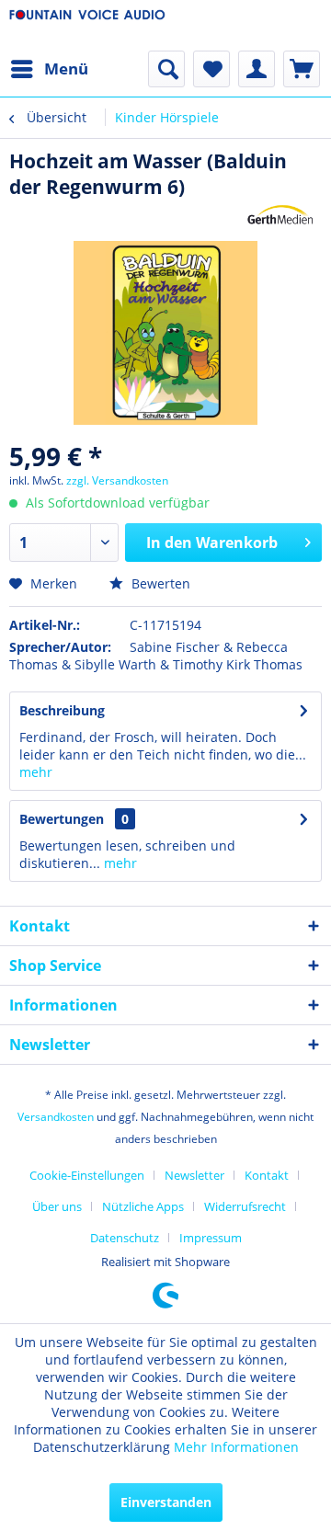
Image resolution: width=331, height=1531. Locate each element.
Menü (66, 68)
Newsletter (194, 1175)
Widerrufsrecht (245, 1206)
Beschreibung (62, 710)
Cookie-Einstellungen (86, 1175)
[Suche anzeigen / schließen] (166, 69)
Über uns (57, 1206)
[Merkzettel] (211, 69)
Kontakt (267, 1175)
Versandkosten (55, 1117)
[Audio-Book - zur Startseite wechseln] (87, 25)
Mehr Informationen (236, 1447)
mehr (35, 772)
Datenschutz (124, 1237)
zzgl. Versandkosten (117, 480)
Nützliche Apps (143, 1206)
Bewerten (159, 583)
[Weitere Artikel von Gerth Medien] (280, 216)
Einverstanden (165, 1502)
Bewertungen (61, 819)
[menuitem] (48, 69)
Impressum (210, 1237)
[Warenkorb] (301, 69)
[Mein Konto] (256, 69)
